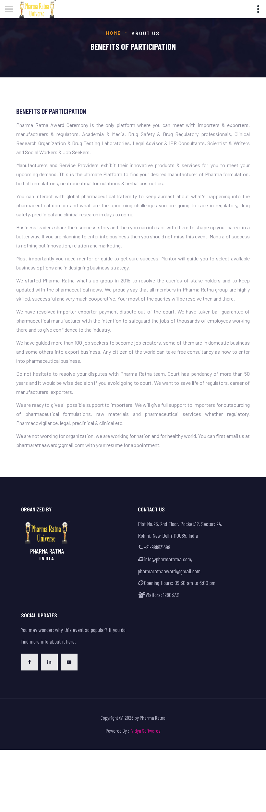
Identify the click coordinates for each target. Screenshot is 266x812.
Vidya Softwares (146, 730)
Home (113, 33)
